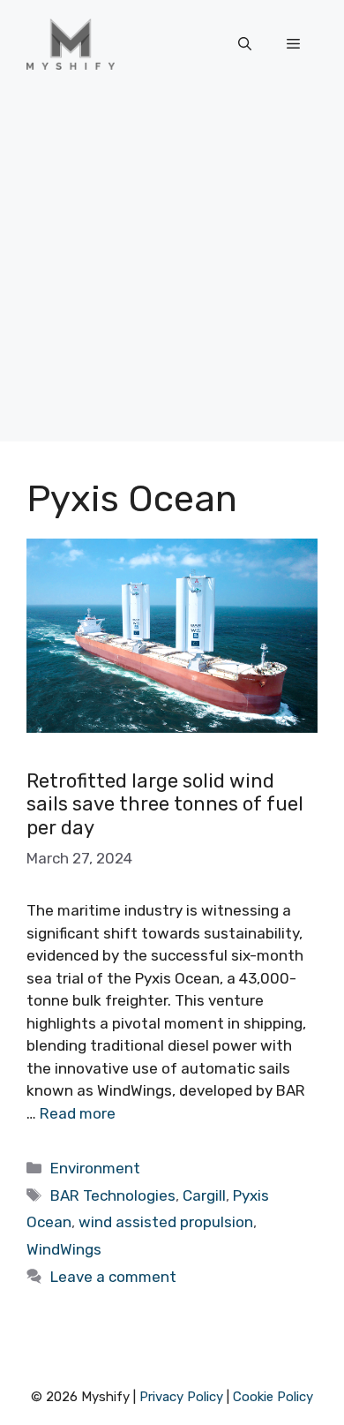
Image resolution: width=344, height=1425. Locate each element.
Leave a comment (113, 1277)
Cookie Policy (273, 1397)
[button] (245, 44)
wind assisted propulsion (166, 1222)
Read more (78, 1113)
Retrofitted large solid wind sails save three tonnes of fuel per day (164, 804)
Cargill (204, 1195)
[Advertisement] (172, 269)
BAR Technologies (113, 1195)
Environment (95, 1168)
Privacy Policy (181, 1397)
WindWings (63, 1249)
